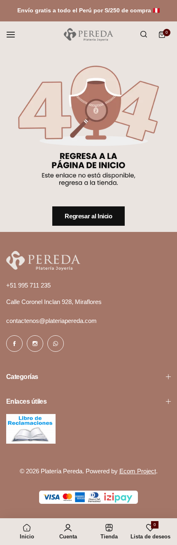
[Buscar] (144, 35)
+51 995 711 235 (28, 285)
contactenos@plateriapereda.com (51, 320)
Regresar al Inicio (88, 216)
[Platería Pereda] (88, 34)
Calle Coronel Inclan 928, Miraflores (54, 301)
